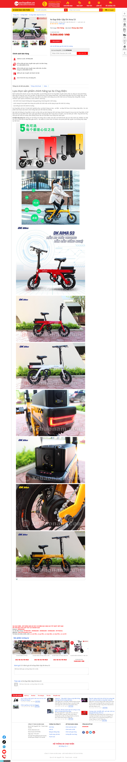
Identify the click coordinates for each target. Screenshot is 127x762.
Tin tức (49, 695)
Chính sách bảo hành (71, 727)
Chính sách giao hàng (71, 732)
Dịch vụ (26, 695)
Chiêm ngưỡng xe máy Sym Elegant (30, 705)
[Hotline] (4, 757)
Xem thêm (38, 701)
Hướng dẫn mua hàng (71, 734)
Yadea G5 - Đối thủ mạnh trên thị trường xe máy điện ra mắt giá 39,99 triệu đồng (67, 710)
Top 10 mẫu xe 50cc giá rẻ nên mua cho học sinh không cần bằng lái (33, 699)
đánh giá (61, 23)
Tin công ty (41, 695)
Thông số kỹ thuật (36, 86)
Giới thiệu (51, 727)
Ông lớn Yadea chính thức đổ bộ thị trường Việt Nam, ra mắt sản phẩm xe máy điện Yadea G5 (101, 699)
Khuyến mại (56, 695)
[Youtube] (4, 752)
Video (45, 86)
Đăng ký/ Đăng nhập (54, 732)
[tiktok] (4, 742)
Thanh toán (52, 736)
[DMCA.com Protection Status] (5, 761)
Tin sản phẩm (17, 695)
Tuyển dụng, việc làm (54, 734)
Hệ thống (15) (62, 746)
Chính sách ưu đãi (70, 729)
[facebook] (4, 737)
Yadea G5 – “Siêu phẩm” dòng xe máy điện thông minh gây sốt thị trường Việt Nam (67, 699)
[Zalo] (4, 747)
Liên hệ (51, 729)
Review (33, 695)
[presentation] (13, 44)
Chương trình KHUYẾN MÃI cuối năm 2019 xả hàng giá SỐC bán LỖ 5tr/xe (101, 712)
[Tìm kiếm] (65, 9)
